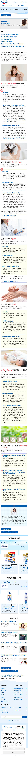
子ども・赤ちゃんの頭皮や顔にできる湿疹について (12, 43)
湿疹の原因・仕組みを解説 (10, 215)
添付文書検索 (17, 710)
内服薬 (2, 694)
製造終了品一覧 (4, 712)
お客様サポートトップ (6, 707)
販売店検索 (3, 710)
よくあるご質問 (18, 707)
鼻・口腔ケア (4, 699)
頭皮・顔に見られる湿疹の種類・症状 (9, 34)
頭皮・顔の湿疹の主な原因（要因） (9, 36)
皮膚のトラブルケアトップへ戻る (10, 531)
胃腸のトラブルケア (18, 697)
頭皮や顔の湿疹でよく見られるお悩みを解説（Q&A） (13, 46)
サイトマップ (17, 720)
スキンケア (3, 690)
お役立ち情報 (7, 675)
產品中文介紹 (10, 720)
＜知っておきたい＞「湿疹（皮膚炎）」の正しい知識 (11, 676)
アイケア (3, 688)
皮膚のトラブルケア (7, 5)
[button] (26, 562)
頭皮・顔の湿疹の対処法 (6, 41)
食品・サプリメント (5, 701)
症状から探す (21, 5)
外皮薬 (2, 692)
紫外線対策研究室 (18, 694)
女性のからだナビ (18, 699)
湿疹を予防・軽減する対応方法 (11, 281)
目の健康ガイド (17, 690)
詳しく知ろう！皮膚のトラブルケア (17, 675)
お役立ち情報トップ (18, 688)
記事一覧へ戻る (6, 15)
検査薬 (2, 697)
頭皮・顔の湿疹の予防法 (6, 39)
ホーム (2, 675)
